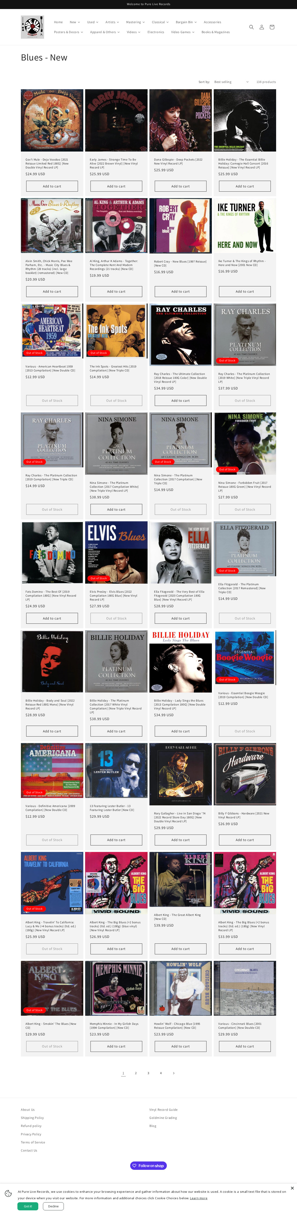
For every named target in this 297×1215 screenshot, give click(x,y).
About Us (28, 1109)
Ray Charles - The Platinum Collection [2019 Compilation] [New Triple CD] (51, 477)
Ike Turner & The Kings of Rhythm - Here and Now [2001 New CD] (242, 263)
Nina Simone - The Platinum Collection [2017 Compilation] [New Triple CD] (178, 479)
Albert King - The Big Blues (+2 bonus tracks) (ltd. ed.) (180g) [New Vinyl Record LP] (243, 926)
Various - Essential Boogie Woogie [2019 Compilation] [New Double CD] (243, 695)
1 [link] (123, 1073)
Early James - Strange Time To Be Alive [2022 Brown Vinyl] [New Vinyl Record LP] (114, 163)
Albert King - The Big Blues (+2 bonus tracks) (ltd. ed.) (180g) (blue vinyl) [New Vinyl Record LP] (115, 926)
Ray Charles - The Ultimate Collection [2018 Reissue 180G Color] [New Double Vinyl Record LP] (180, 378)
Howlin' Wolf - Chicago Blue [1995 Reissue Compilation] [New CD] (177, 1026)
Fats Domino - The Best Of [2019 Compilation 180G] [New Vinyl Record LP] (51, 596)
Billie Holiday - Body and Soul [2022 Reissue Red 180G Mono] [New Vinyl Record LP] (50, 705)
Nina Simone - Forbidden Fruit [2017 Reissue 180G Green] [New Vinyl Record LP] (244, 487)
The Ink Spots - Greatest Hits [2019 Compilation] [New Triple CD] (113, 368)
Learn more (198, 1198)
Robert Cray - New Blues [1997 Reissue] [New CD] (180, 263)
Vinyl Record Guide (163, 1109)
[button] (251, 27)
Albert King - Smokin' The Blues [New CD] (51, 1026)
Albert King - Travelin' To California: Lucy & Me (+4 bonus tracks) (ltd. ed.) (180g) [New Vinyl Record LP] (51, 926)
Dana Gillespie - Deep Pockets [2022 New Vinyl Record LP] (178, 161)
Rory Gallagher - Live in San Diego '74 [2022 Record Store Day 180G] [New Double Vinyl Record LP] (180, 817)
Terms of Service (33, 1142)
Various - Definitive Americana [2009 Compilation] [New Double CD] (50, 808)
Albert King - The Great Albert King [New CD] (177, 917)
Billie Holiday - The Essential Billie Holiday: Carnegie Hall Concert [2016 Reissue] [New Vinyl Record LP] (243, 163)
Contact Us (29, 1150)
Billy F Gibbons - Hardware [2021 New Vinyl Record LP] (243, 815)
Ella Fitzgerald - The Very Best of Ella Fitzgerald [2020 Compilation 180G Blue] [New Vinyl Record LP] (179, 596)
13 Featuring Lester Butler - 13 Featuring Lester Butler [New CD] (112, 808)
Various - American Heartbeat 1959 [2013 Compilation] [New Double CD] (50, 368)
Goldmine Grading (163, 1118)
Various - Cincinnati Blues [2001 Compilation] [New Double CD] (239, 1026)
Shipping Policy (32, 1118)
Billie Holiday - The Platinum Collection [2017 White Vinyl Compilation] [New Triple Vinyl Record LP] (116, 707)
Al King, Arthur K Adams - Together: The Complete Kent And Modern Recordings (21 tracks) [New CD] (114, 265)
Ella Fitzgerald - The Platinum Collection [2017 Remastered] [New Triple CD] (242, 588)
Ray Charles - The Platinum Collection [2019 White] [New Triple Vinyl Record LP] (244, 378)
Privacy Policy (31, 1134)
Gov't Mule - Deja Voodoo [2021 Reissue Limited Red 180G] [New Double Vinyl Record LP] (47, 163)
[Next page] (173, 1073)
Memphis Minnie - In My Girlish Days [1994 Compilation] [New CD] (114, 1026)
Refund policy (31, 1126)
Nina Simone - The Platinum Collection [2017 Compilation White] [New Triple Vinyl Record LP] (114, 487)
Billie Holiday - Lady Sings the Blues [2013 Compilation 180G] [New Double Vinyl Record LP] (180, 705)
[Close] (292, 1188)
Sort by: (204, 82)
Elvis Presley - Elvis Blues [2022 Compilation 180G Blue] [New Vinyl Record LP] (113, 596)
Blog (152, 1126)
